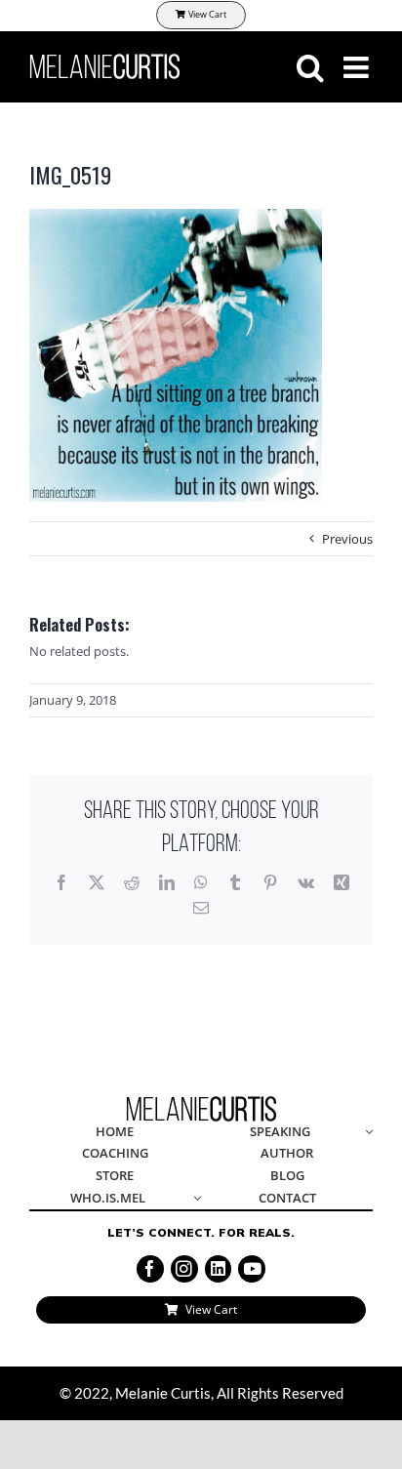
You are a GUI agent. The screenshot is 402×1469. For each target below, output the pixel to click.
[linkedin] (218, 1269)
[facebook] (150, 1269)
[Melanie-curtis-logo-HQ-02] (201, 1102)
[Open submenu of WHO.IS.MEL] (194, 1199)
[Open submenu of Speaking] (366, 1133)
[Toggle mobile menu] (358, 67)
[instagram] (184, 1269)
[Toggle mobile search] (310, 67)
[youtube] (251, 1269)
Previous (347, 539)
